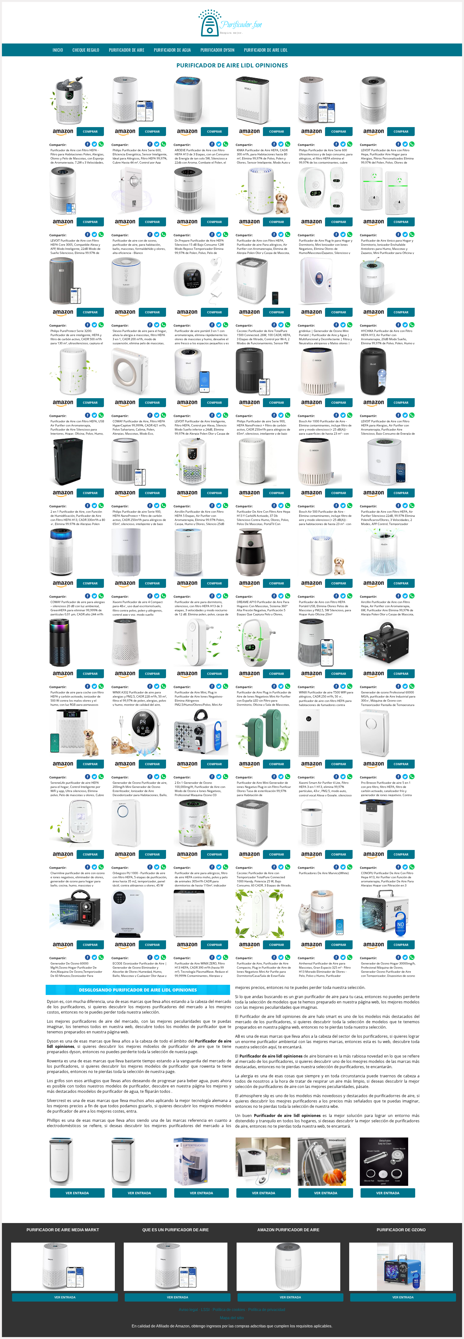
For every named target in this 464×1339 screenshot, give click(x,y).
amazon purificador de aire (288, 1230)
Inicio (58, 50)
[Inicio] (232, 39)
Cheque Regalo (85, 50)
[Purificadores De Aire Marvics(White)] (325, 823)
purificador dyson (218, 50)
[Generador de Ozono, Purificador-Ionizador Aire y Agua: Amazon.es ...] (263, 1161)
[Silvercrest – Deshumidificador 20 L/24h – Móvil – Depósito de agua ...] (201, 1161)
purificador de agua (172, 50)
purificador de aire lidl (266, 50)
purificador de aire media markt (63, 1230)
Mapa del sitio (232, 1318)
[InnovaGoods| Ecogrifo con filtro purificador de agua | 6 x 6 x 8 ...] (325, 1161)
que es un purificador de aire (175, 1230)
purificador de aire (127, 50)
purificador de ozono (401, 1230)
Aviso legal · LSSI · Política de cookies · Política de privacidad (232, 1310)
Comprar (90, 132)
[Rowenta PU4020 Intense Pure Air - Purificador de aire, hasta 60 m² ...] (76, 1161)
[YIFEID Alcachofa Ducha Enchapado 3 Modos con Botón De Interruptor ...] (387, 1161)
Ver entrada (77, 1193)
